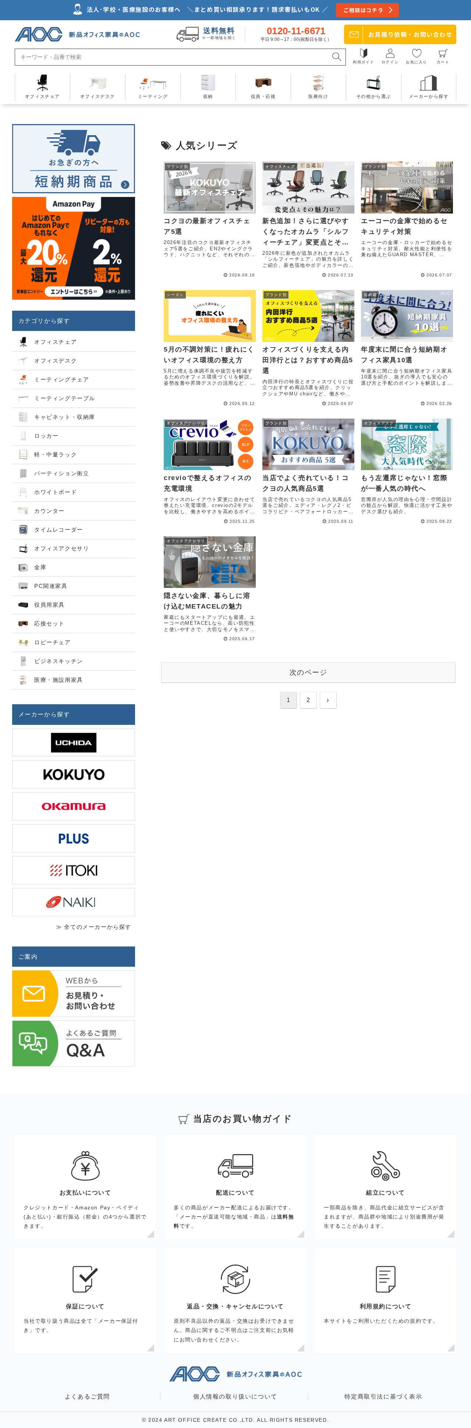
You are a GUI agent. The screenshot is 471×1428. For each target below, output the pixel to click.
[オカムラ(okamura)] (73, 806)
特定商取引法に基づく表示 (383, 1396)
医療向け (318, 96)
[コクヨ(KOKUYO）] (73, 774)
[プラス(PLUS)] (73, 838)
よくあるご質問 (87, 1396)
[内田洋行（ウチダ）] (73, 743)
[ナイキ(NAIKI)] (73, 902)
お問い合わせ (410, 34)
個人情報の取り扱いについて (235, 1396)
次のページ (308, 672)
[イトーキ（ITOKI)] (73, 870)
